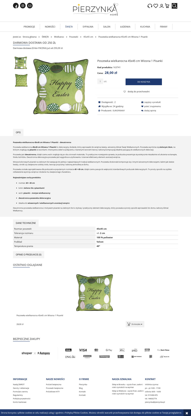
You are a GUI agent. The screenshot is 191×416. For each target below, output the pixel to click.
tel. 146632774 (151, 398)
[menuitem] (29, 26)
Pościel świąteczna (53, 384)
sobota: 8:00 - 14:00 (153, 391)
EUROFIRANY (119, 110)
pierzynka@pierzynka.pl (155, 402)
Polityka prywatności (21, 398)
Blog (81, 388)
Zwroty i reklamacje (21, 388)
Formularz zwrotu (20, 391)
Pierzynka (83, 384)
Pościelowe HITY (53, 391)
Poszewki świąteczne (54, 388)
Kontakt (82, 391)
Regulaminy (18, 395)
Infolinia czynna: (151, 384)
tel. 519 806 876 (151, 395)
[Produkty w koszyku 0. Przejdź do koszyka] (168, 6)
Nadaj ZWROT (18, 384)
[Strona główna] (95, 9)
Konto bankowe (19, 402)
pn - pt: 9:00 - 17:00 (152, 388)
